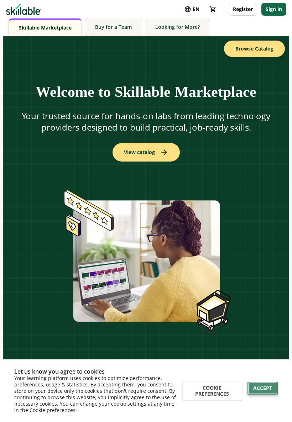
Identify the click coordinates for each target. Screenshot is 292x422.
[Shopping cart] (213, 9)
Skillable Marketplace (45, 27)
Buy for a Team (113, 26)
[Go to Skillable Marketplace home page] (24, 9)
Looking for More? (177, 26)
